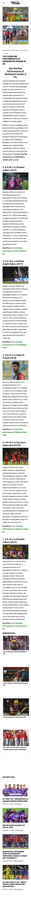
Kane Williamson (14, 488)
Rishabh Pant (7, 84)
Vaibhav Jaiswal (15, 50)
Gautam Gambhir (14, 309)
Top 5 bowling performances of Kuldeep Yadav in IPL (15, 432)
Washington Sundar (9, 198)
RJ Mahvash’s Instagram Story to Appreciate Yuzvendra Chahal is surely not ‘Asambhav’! (15, 854)
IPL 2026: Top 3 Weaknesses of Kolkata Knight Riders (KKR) (15, 800)
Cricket (21, 50)
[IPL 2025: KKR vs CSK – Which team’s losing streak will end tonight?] (15, 872)
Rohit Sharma (7, 599)
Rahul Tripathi (11, 329)
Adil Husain (18, 804)
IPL (11, 160)
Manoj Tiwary (21, 582)
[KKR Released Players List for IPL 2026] (15, 815)
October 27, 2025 (9, 830)
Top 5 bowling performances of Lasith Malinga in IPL (15, 345)
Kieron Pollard (8, 602)
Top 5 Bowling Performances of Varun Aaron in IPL (15, 626)
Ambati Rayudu (18, 599)
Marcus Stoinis (16, 408)
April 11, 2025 (7, 889)
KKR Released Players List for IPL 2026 (14, 826)
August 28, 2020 (7, 50)
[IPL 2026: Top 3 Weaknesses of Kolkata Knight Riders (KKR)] (15, 789)
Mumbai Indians (12, 209)
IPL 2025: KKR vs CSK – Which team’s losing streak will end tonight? (15, 884)
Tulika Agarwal (18, 861)
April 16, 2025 (7, 861)
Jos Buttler (17, 233)
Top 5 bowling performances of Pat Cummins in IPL (15, 251)
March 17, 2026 (8, 804)
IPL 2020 (26, 50)
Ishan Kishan (19, 84)
